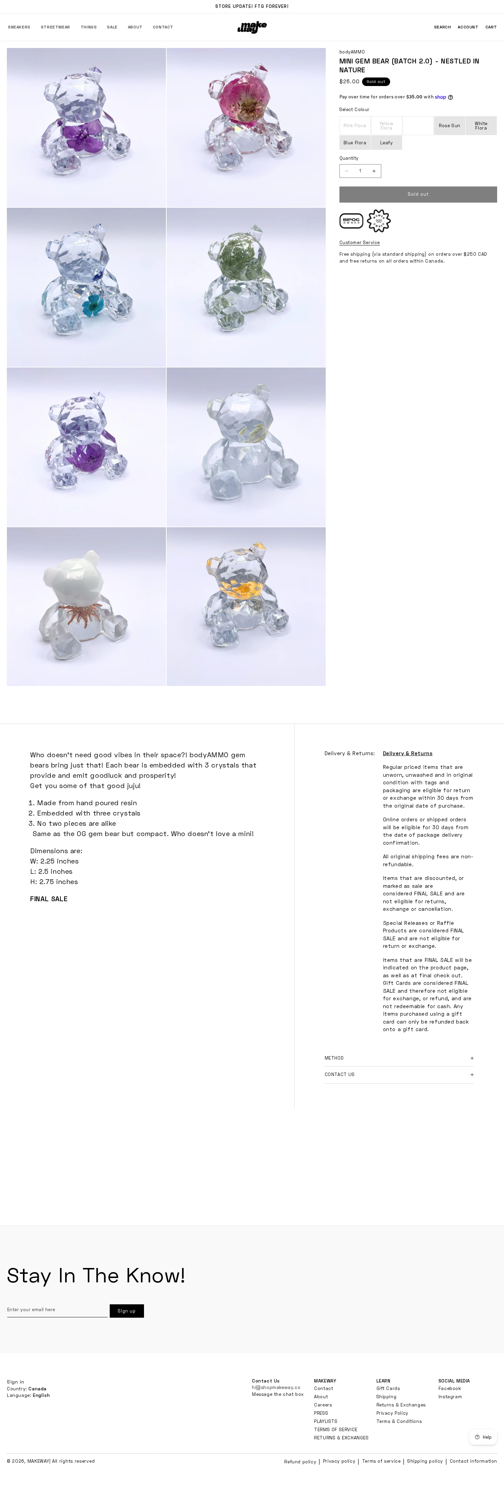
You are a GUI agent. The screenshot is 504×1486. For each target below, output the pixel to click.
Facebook (450, 1388)
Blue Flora (355, 142)
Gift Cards (388, 1388)
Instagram (450, 1396)
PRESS (321, 1413)
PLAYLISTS (325, 1421)
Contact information (473, 1461)
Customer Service (359, 242)
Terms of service (381, 1461)
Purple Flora (422, 128)
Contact (323, 1388)
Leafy (386, 142)
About (321, 1396)
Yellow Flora (391, 128)
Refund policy (300, 1461)
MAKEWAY (38, 1461)
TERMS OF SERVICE (336, 1429)
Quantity (349, 158)
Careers (323, 1405)
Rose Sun (449, 125)
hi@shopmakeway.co (276, 1387)
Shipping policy (425, 1461)
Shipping (386, 1396)
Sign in (15, 1382)
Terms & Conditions (399, 1421)
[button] (19, 27)
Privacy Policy (392, 1413)
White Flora (481, 126)
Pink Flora (357, 129)
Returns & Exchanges (401, 1405)
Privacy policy (339, 1461)
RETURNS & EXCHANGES (341, 1437)
